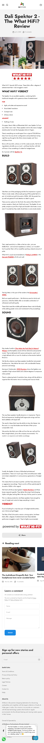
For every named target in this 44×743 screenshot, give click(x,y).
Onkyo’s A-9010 (31, 255)
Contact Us (5, 689)
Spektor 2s (18, 152)
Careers (4, 685)
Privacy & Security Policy (9, 675)
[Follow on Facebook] (3, 730)
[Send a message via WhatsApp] (4, 739)
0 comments (28, 32)
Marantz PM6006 (8, 257)
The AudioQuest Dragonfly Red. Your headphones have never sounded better (18, 576)
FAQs (3, 692)
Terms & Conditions (8, 671)
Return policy (6, 678)
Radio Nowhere (28, 490)
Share (23, 535)
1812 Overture (22, 369)
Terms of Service (15, 600)
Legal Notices (6, 682)
